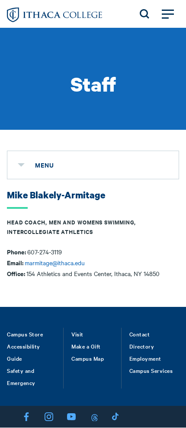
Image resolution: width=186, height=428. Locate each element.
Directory (141, 346)
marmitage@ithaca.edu (55, 262)
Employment (145, 358)
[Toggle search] (144, 14)
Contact (139, 334)
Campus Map (87, 358)
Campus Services (151, 370)
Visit (77, 334)
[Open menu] (168, 14)
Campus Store (25, 334)
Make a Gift (86, 346)
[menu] (21, 165)
